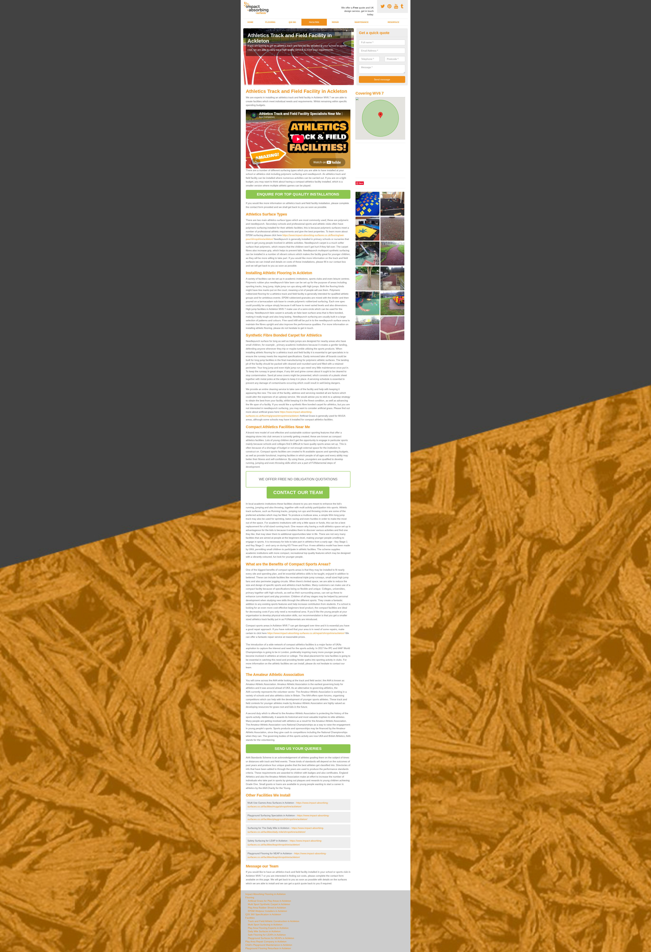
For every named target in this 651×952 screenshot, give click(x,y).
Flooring (270, 22)
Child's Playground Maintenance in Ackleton (268, 945)
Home (250, 22)
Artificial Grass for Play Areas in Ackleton (269, 900)
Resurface (393, 22)
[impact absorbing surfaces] (257, 8)
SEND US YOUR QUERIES (298, 748)
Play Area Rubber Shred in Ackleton (267, 907)
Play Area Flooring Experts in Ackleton (268, 928)
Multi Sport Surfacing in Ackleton (265, 924)
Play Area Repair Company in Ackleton (266, 941)
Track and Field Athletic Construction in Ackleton (273, 921)
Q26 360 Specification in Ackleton (263, 914)
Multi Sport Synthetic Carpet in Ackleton (269, 904)
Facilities (314, 22)
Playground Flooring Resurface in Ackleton (268, 948)
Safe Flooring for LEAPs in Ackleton (267, 934)
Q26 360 (292, 22)
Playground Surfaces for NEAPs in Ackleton (271, 938)
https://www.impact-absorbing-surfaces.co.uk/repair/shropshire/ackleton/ (306, 633)
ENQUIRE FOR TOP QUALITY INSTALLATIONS (298, 194)
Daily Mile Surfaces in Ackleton (264, 931)
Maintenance (361, 22)
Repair (335, 22)
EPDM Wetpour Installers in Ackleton (267, 911)
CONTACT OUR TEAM (298, 492)
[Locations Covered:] (244, 3)
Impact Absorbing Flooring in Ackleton (265, 894)
